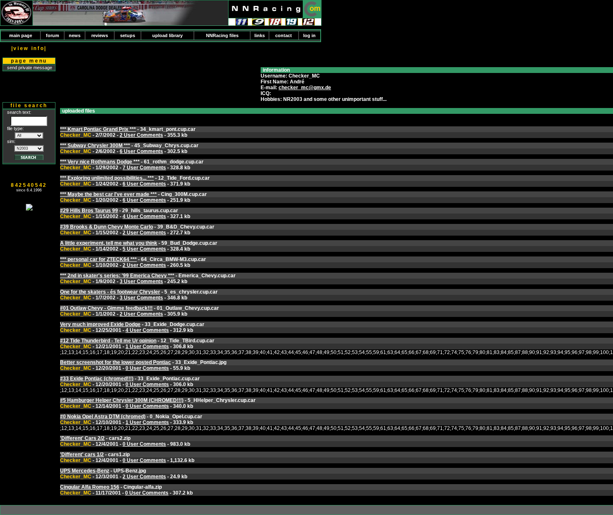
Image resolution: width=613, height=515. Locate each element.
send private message (29, 67)
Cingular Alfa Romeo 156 (89, 487)
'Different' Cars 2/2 (82, 438)
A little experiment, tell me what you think (108, 243)
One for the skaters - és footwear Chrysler (110, 292)
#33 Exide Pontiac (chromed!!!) (96, 379)
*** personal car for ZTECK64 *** (98, 259)
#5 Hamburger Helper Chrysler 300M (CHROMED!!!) (121, 400)
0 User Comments (147, 368)
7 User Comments (144, 168)
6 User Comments (141, 151)
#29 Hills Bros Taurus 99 (89, 211)
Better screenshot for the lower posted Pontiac (115, 362)
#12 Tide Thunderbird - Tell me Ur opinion (108, 341)
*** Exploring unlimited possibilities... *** (107, 178)
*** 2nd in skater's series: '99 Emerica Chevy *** (117, 276)
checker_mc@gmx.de (305, 87)
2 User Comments (141, 135)
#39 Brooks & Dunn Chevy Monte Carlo (106, 227)
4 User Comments (144, 216)
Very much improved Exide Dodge (100, 324)
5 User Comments (144, 249)
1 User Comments (147, 346)
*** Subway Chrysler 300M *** (95, 145)
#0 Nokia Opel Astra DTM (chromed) (103, 417)
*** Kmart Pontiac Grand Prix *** (98, 129)
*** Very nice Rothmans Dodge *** (100, 162)
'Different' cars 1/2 (82, 454)
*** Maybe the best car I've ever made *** (108, 194)
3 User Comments (141, 281)
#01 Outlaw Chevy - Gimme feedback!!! (106, 308)
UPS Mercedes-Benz (84, 471)
